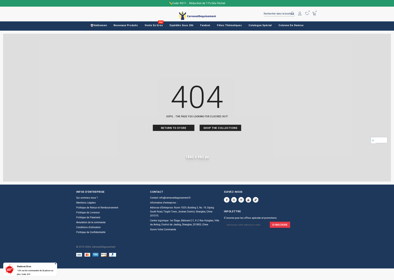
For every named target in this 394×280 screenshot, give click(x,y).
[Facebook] (226, 200)
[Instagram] (234, 200)
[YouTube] (248, 200)
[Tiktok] (255, 200)
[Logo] (197, 15)
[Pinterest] (241, 200)
